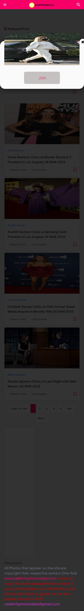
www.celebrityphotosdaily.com (30, 578)
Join (42, 77)
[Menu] (5, 4)
